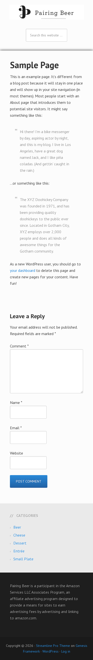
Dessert (20, 543)
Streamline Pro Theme (53, 645)
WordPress (50, 651)
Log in (65, 651)
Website (16, 453)
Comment (19, 346)
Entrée (19, 550)
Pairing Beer (46, 12)
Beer (17, 527)
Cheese (19, 535)
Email (16, 427)
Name (16, 402)
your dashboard (22, 270)
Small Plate (23, 558)
